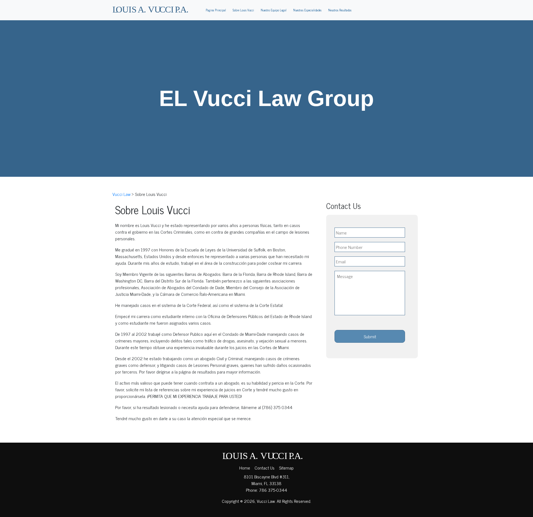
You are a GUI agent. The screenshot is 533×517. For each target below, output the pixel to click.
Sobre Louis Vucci (243, 9)
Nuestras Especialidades (307, 9)
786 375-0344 (273, 489)
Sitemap (286, 467)
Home (244, 467)
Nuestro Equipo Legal (273, 9)
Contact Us (265, 467)
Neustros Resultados (339, 9)
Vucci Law (266, 501)
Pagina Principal (216, 9)
